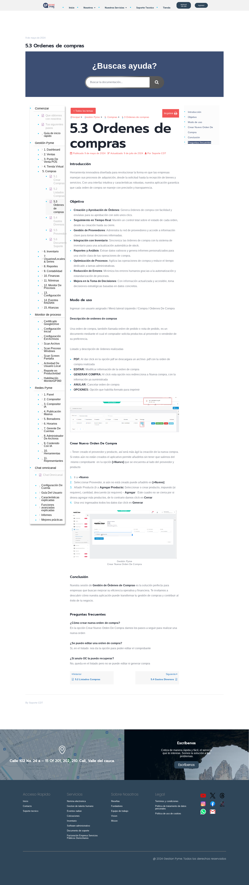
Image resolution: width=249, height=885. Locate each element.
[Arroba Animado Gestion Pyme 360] (222, 796)
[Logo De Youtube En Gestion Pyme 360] (203, 796)
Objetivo (192, 117)
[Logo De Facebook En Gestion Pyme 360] (213, 804)
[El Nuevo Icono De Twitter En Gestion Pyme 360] (213, 796)
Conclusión (194, 137)
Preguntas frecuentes (199, 142)
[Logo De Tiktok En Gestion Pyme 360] (222, 804)
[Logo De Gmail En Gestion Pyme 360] (213, 811)
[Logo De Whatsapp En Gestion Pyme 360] (203, 811)
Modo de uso (195, 122)
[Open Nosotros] (95, 7)
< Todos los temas (83, 110)
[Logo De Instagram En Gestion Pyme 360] (203, 804)
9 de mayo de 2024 (35, 37)
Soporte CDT (36, 702)
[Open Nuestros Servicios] (126, 7)
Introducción (194, 112)
